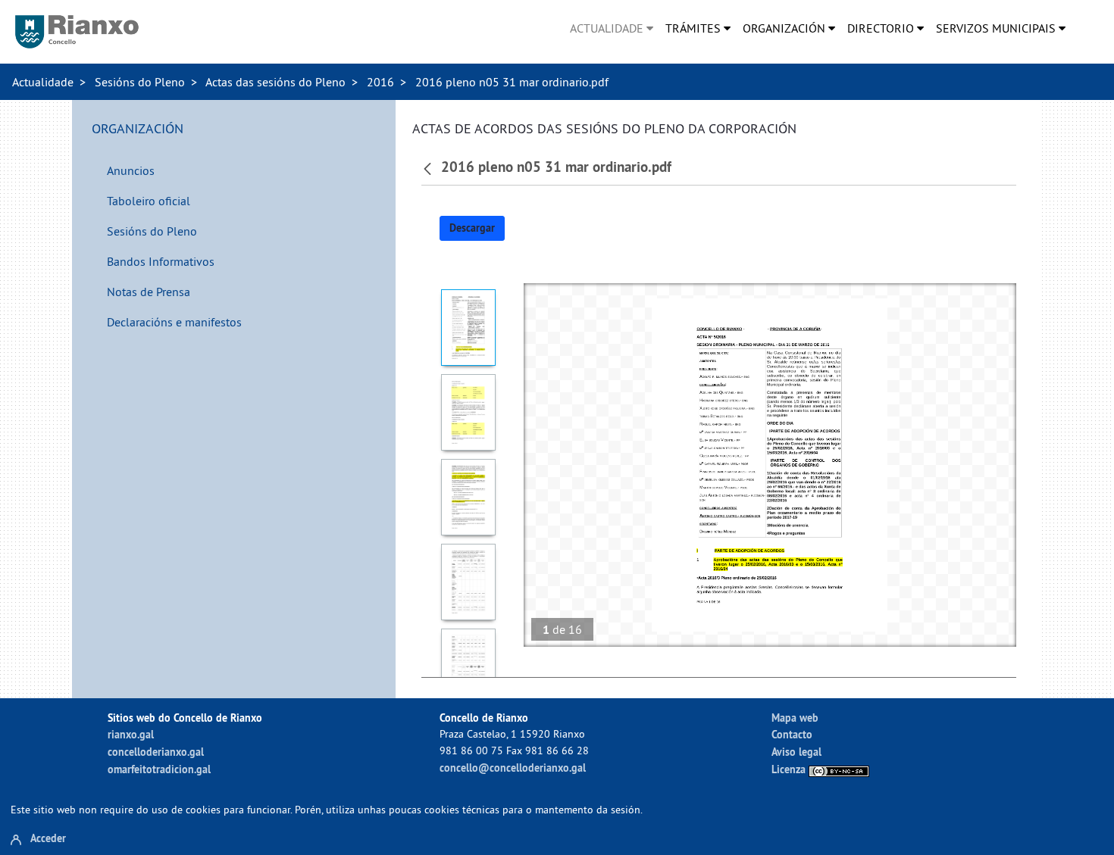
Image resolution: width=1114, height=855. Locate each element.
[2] (468, 412)
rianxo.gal (131, 734)
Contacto (791, 734)
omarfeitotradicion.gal (159, 769)
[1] (468, 327)
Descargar (472, 228)
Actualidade (43, 81)
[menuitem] (611, 28)
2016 (380, 81)
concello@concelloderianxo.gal (513, 767)
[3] (468, 497)
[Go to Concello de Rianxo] (77, 32)
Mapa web (794, 717)
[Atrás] (429, 167)
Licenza (790, 769)
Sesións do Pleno (140, 81)
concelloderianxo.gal (156, 751)
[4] (468, 582)
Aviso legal (796, 751)
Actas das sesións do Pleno (275, 81)
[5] (468, 666)
